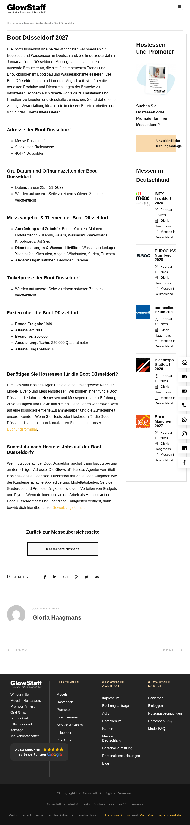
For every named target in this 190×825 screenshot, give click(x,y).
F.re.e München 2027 (163, 421)
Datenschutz (111, 721)
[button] (39, 752)
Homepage (14, 23)
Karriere (108, 729)
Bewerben (155, 698)
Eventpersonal (67, 717)
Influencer (64, 732)
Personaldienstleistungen (121, 756)
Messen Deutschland (37, 23)
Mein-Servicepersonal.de (160, 815)
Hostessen (65, 702)
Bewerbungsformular (70, 508)
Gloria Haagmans (56, 617)
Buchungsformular (22, 429)
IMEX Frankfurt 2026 (163, 198)
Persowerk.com (118, 815)
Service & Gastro (70, 725)
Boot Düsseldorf (64, 23)
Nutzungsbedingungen (165, 713)
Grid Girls (64, 740)
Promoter (64, 710)
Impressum (111, 698)
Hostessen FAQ (160, 721)
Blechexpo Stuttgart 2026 (164, 364)
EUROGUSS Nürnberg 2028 (165, 255)
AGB (106, 713)
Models (62, 694)
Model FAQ (156, 729)
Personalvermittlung (117, 748)
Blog (105, 763)
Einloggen (155, 706)
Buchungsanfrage (115, 706)
